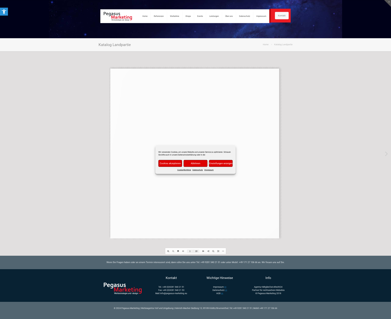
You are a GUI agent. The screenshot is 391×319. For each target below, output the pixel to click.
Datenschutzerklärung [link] (187, 155)
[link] (4, 12)
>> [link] (225, 287)
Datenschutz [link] (197, 170)
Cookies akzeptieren (170, 163)
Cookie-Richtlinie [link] (184, 170)
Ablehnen (195, 163)
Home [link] (266, 44)
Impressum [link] (209, 170)
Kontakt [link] (282, 15)
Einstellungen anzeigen (220, 163)
